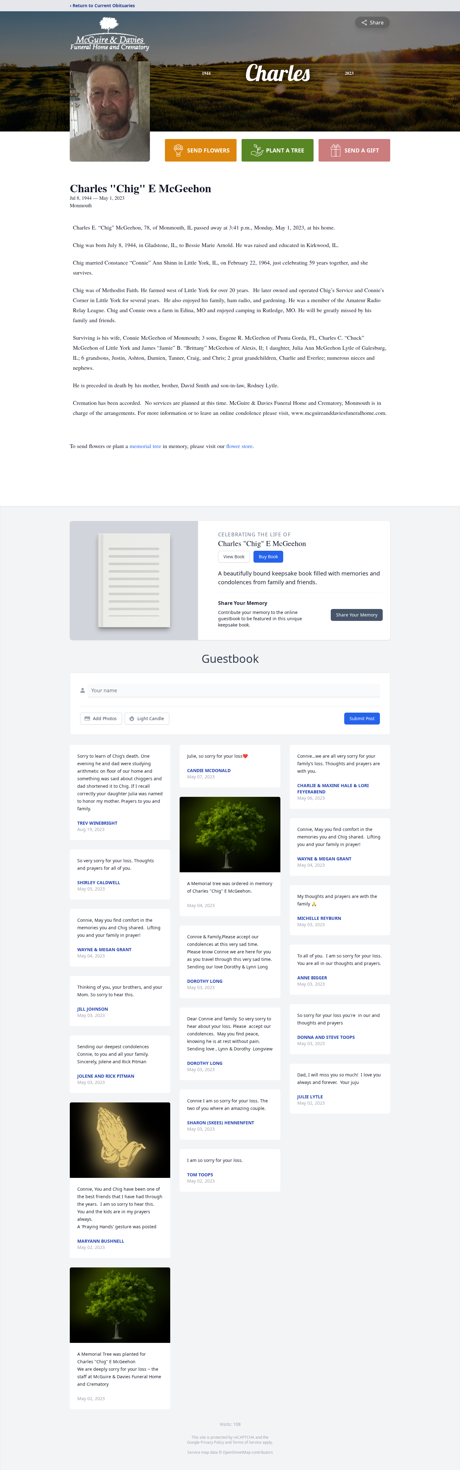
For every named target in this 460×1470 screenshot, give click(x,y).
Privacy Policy (212, 1442)
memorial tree (145, 446)
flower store (239, 446)
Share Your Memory (356, 615)
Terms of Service (247, 1442)
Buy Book (268, 557)
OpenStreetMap (237, 1452)
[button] (120, 1140)
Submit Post (362, 718)
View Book (233, 557)
